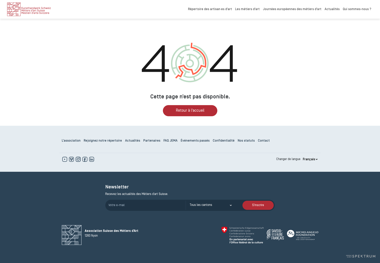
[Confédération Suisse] (242, 235)
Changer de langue (288, 159)
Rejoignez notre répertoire (103, 140)
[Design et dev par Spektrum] (360, 256)
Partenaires (151, 140)
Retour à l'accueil (190, 110)
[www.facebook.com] (85, 159)
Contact (264, 140)
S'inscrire (258, 205)
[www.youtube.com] (65, 159)
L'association (71, 140)
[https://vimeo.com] (71, 159)
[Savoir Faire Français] (275, 235)
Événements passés (195, 140)
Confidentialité (224, 140)
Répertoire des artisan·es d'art (210, 9)
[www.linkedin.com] (92, 159)
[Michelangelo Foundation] (302, 235)
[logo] (29, 9)
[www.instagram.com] (78, 159)
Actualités (332, 9)
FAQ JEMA (170, 140)
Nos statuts (246, 140)
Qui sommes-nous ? (357, 9)
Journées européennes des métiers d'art (292, 9)
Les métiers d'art (247, 9)
